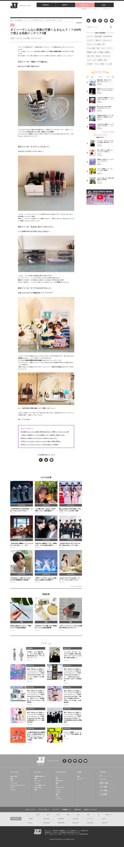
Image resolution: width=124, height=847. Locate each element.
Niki (93, 56)
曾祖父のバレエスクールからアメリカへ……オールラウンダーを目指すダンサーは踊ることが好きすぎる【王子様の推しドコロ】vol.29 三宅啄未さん (105, 89)
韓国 (36, 778)
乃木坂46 (100, 60)
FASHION (46, 5)
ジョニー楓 (108, 64)
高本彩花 (107, 52)
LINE (88, 56)
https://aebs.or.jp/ (83, 834)
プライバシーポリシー (43, 809)
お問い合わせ (77, 809)
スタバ (103, 48)
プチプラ (13, 787)
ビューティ (38, 772)
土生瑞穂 (100, 52)
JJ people (84, 9)
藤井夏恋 (89, 52)
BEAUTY (65, 5)
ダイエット (90, 44)
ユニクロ (89, 60)
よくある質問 (103, 794)
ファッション (14, 772)
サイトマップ (55, 809)
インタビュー (59, 798)
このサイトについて (30, 809)
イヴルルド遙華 (91, 48)
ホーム (11, 20)
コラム (57, 796)
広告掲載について (66, 809)
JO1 (103, 44)
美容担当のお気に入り (40, 776)
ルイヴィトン (90, 40)
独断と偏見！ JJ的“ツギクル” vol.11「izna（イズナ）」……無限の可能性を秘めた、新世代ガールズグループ (105, 80)
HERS (68, 814)
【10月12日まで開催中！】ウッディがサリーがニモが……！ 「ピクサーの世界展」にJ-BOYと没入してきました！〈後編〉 (105, 125)
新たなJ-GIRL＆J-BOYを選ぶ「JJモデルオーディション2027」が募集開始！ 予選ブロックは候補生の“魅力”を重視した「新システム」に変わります (105, 107)
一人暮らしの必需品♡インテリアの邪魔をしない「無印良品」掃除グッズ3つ (43, 435)
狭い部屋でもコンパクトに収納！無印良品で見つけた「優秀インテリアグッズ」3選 (44, 432)
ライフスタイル (18, 20)
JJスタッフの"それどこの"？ (18, 785)
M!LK (95, 52)
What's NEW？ (14, 776)
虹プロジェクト (107, 40)
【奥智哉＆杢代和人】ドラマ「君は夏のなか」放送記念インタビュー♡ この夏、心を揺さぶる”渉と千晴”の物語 (105, 116)
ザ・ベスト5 (14, 783)
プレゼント (13, 789)
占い (95, 9)
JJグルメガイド (60, 787)
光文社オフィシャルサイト (90, 809)
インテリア (19, 38)
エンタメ (58, 789)
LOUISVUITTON (108, 36)
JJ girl (104, 5)
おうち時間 (97, 44)
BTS (105, 60)
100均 (12, 38)
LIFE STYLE (84, 5)
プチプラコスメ (106, 56)
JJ (27, 814)
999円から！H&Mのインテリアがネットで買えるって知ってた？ (39, 438)
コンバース (90, 36)
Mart (78, 814)
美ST (88, 814)
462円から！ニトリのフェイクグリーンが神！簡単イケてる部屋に (39, 444)
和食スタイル (109, 814)
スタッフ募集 (103, 786)
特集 (12, 778)
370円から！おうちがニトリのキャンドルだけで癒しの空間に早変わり (41, 441)
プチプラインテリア (36, 38)
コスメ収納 (26, 38)
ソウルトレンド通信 (99, 64)
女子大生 (98, 56)
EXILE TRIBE (98, 36)
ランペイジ (109, 48)
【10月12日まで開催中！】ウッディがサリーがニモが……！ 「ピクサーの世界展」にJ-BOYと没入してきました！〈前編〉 (105, 98)
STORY (58, 814)
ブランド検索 (103, 790)
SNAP (12, 780)
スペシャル (106, 9)
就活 (98, 48)
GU (94, 60)
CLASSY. (38, 814)
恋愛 (57, 794)
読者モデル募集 (104, 783)
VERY (48, 814)
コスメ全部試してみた (40, 785)
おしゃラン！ (80, 778)
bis (98, 814)
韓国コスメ (98, 40)
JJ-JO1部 (89, 64)
